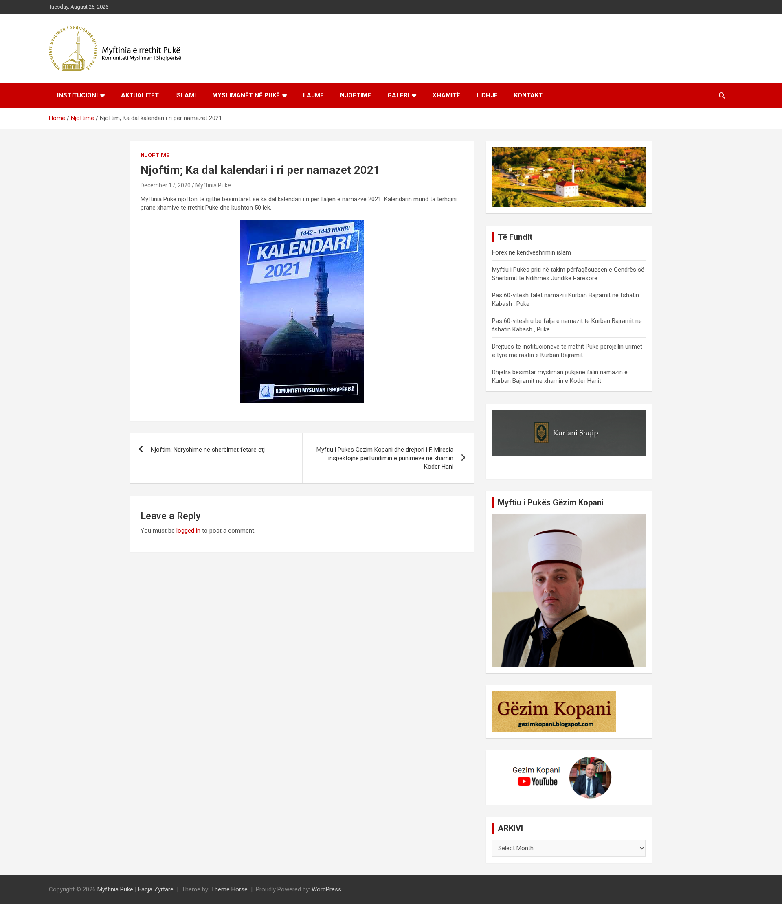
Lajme (313, 95)
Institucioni (77, 95)
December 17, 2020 (166, 185)
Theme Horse (229, 889)
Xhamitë (446, 95)
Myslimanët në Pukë (246, 95)
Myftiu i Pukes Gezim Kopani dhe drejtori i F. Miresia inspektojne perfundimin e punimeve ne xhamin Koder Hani (384, 458)
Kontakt (528, 95)
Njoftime (355, 95)
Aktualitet (140, 95)
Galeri (398, 95)
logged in (188, 530)
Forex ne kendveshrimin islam (531, 252)
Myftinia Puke (213, 185)
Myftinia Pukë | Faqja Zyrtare (135, 889)
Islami (185, 95)
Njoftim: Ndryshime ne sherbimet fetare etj (208, 449)
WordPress (326, 889)
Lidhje (487, 95)
